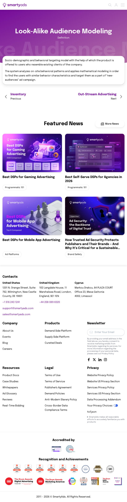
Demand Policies (55, 393)
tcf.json (91, 411)
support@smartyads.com (17, 308)
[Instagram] (105, 359)
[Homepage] (14, 4)
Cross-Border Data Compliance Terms (56, 407)
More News (112, 124)
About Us (7, 330)
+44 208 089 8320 (49, 302)
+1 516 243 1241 (11, 302)
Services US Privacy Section (103, 393)
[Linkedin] (99, 359)
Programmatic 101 (14, 187)
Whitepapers (10, 387)
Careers (7, 349)
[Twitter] (94, 359)
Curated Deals (53, 343)
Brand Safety (75, 254)
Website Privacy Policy (100, 375)
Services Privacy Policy (100, 387)
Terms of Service (55, 381)
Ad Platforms (12, 254)
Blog (5, 343)
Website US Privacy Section (103, 381)
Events (6, 336)
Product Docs (10, 375)
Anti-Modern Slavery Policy (61, 399)
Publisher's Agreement (58, 387)
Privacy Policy (108, 353)
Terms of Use (52, 375)
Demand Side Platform (58, 330)
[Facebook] (88, 359)
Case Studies (10, 381)
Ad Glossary (9, 393)
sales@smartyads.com (16, 314)
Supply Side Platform (57, 336)
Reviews (7, 399)
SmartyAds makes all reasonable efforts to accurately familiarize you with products (106, 419)
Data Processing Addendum (104, 399)
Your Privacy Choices (99, 405)
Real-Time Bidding (13, 405)
